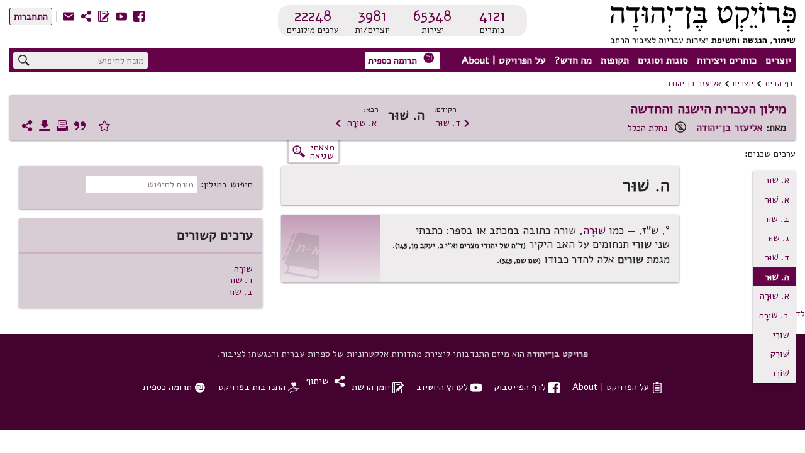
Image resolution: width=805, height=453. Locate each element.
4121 (492, 16)
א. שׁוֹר (777, 180)
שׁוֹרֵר (780, 373)
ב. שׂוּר (240, 292)
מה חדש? (573, 60)
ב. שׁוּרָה (774, 315)
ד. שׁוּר (453, 122)
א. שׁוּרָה (356, 122)
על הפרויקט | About (504, 60)
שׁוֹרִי (780, 334)
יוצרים (778, 60)
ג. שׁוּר (777, 238)
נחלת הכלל (647, 127)
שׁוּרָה (594, 230)
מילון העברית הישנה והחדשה (708, 108)
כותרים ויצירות (727, 60)
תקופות (615, 60)
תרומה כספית (401, 59)
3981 (372, 16)
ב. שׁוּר (776, 219)
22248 (312, 16)
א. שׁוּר (777, 199)
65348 (432, 16)
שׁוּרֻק (779, 353)
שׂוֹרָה (243, 268)
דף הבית (779, 83)
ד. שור (240, 280)
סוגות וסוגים (663, 60)
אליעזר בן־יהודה (693, 83)
